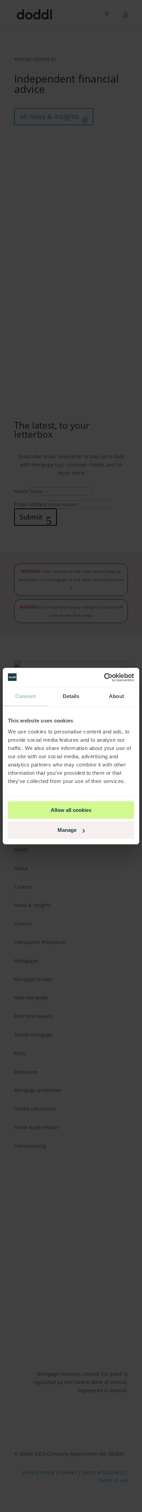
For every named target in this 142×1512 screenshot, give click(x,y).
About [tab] (116, 696)
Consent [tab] (25, 696)
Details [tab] (71, 696)
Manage (67, 830)
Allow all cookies (71, 810)
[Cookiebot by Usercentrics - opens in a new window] (104, 677)
